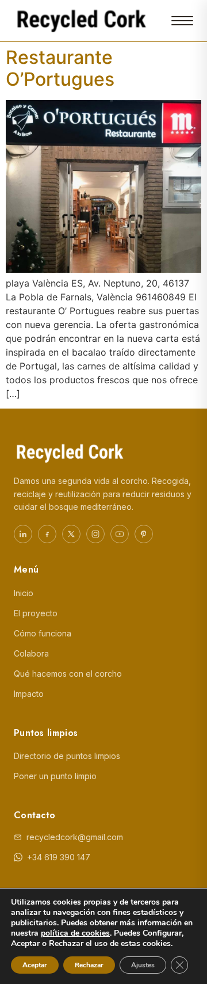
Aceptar (34, 965)
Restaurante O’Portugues (60, 68)
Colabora (31, 653)
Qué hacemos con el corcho (68, 673)
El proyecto (35, 613)
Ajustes (143, 965)
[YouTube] (119, 534)
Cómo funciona (42, 633)
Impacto (29, 694)
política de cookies (75, 933)
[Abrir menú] (182, 21)
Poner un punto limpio (55, 776)
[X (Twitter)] (71, 534)
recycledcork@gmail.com (74, 837)
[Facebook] (47, 534)
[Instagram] (95, 534)
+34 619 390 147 (58, 857)
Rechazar (89, 965)
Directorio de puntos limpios (67, 756)
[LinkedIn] (23, 534)
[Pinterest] (144, 534)
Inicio (23, 593)
